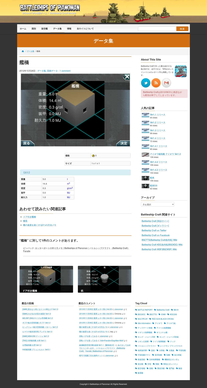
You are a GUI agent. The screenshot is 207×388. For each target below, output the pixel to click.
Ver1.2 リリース (157, 122)
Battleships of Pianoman (100, 384)
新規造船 (141, 359)
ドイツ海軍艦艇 (159, 341)
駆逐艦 (140, 373)
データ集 (41, 70)
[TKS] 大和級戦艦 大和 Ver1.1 (34, 340)
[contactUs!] (166, 82)
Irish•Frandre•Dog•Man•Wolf (111, 340)
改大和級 (178, 354)
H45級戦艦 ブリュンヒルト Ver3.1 (36, 349)
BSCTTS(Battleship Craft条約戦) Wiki (159, 239)
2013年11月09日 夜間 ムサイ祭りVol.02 (95, 309)
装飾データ (52, 70)
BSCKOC (141, 314)
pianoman (119, 309)
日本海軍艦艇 (154, 359)
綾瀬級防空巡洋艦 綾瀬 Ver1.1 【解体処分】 (97, 345)
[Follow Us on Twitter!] (146, 82)
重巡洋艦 (161, 368)
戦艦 (168, 354)
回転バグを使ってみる (88, 336)
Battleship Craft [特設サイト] (155, 220)
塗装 (153, 350)
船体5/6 (153, 185)
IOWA (163, 314)
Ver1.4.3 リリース (158, 169)
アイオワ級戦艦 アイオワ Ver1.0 (165, 153)
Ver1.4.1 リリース (158, 145)
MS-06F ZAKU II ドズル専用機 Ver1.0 (37, 318)
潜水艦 (140, 363)
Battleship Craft (163, 309)
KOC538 (173, 314)
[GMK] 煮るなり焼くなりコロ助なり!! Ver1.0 (40, 309)
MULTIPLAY (143, 318)
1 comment (65, 70)
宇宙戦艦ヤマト (144, 354)
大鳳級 (171, 350)
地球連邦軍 (142, 350)
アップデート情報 (145, 327)
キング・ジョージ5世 (146, 336)
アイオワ (158, 323)
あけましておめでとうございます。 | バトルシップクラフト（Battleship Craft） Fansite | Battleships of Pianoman (104, 348)
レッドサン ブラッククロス (171, 345)
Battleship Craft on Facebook (156, 235)
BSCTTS (153, 314)
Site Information (144, 323)
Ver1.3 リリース (157, 130)
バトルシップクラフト (147, 345)
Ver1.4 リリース (157, 138)
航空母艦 (141, 368)
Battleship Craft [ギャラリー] (155, 225)
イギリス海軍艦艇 (145, 332)
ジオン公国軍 (143, 341)
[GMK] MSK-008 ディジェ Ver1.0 (35, 336)
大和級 (162, 350)
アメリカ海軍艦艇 (164, 327)
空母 (149, 363)
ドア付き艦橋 (29, 216)
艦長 (25, 220)
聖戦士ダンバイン (170, 363)
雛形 (180, 368)
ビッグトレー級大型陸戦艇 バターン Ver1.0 (40, 327)
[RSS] (156, 82)
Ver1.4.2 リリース (158, 161)
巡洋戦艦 (158, 354)
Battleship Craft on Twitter (154, 230)
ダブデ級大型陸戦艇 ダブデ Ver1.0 (36, 322)
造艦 (151, 368)
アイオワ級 (171, 323)
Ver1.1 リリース (157, 114)
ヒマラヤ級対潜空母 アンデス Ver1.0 (37, 331)
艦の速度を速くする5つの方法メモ (39, 224)
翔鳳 (157, 363)
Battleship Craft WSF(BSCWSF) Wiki (159, 249)
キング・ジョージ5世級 (169, 336)
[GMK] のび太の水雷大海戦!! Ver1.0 (36, 313)
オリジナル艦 (162, 332)
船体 (152, 177)
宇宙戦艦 (182, 350)
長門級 (171, 368)
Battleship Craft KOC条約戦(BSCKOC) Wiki (162, 244)
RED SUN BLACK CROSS (163, 318)
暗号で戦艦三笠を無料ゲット (91, 355)
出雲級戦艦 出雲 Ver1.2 (31, 345)
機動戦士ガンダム (172, 359)
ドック (172, 341)
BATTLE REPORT (145, 309)
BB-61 (176, 309)
